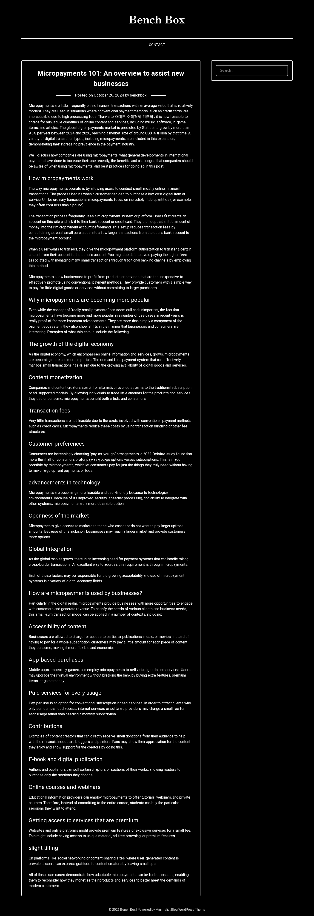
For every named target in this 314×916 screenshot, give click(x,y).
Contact (157, 45)
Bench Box (157, 19)
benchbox (138, 95)
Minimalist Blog (167, 909)
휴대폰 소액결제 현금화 (134, 116)
